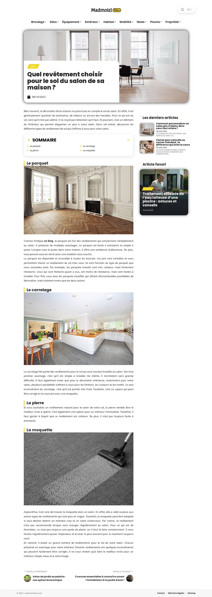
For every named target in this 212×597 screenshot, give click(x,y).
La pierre (34, 150)
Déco (33, 66)
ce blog (48, 241)
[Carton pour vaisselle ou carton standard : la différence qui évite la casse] (147, 147)
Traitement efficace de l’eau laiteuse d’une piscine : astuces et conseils (163, 199)
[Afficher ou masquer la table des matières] (93, 140)
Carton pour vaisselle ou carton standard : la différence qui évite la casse (173, 142)
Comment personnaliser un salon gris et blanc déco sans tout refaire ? (172, 126)
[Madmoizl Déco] (106, 9)
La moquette (89, 150)
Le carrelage (89, 146)
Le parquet (35, 146)
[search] (182, 9)
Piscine (147, 189)
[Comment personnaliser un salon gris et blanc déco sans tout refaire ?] (147, 129)
